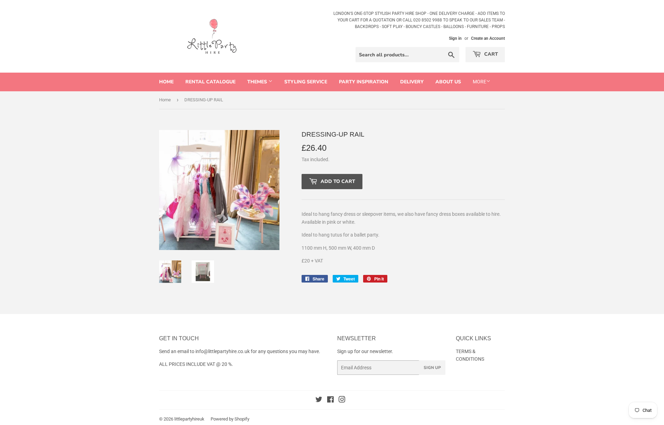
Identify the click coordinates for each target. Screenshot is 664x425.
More (479, 81)
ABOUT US (448, 81)
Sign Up (432, 367)
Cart (490, 54)
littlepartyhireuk (189, 419)
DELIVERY (412, 81)
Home (166, 81)
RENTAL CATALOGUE (210, 81)
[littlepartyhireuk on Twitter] (318, 400)
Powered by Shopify (230, 419)
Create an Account (488, 38)
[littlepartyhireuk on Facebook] (330, 400)
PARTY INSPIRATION (363, 81)
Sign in (455, 38)
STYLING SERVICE (305, 81)
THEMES (257, 81)
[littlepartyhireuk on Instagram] (342, 400)
